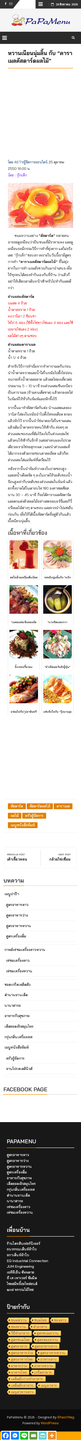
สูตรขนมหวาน (47, 1333)
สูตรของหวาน (47, 1339)
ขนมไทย (40, 1320)
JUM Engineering (20, 1266)
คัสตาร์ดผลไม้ (39, 806)
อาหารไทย (19, 1372)
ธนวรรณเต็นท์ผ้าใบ (22, 1249)
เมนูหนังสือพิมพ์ (23, 825)
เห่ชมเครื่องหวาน (19, 971)
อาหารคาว (48, 1359)
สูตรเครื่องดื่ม (16, 936)
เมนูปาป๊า (11, 894)
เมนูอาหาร (49, 1385)
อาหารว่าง (19, 1366)
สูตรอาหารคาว (17, 904)
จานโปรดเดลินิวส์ (19, 1068)
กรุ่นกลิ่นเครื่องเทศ (18, 1037)
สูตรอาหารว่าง (17, 915)
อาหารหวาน (43, 1366)
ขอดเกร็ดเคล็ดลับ (17, 984)
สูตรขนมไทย (20, 1339)
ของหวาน (18, 1326)
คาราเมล (63, 806)
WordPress (50, 1423)
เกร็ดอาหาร (43, 1372)
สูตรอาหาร (19, 1346)
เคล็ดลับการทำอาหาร (27, 1379)
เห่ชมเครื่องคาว (17, 960)
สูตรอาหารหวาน (18, 925)
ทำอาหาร (40, 1326)
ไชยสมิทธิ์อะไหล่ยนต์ (22, 1283)
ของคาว (60, 1320)
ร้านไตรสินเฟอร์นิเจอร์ (23, 1243)
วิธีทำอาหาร (20, 1333)
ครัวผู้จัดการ (34, 815)
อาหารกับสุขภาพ (16, 1015)
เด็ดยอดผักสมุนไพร (19, 1026)
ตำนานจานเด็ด (16, 995)
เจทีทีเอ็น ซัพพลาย (20, 1272)
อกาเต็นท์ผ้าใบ (18, 1255)
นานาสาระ (12, 1005)
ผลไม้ (15, 815)
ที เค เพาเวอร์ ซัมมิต (22, 1278)
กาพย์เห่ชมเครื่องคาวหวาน (24, 949)
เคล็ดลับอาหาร (22, 1385)
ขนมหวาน (19, 1320)
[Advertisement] (40, 112)
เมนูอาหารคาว (22, 1392)
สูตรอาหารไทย (22, 1359)
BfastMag (65, 1417)
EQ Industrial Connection (27, 1260)
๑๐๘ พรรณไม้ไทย (20, 1289)
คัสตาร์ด (17, 806)
